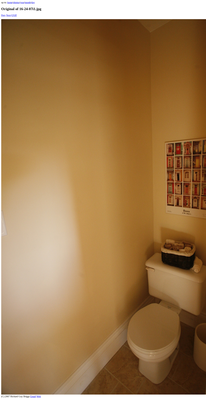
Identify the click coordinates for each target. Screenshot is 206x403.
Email (33, 396)
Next (8, 15)
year (22, 2)
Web (38, 396)
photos (16, 2)
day (33, 2)
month (28, 2)
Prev (3, 15)
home (10, 2)
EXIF (14, 15)
